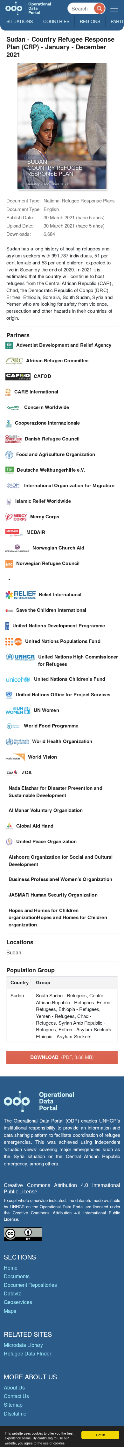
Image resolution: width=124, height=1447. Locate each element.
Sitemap (13, 1404)
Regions (90, 21)
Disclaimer (16, 1413)
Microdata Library (23, 1344)
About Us (14, 1387)
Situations (19, 21)
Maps (10, 1310)
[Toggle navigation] (114, 8)
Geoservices (18, 1302)
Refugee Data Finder (27, 1353)
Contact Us (16, 1396)
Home (10, 1267)
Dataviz (12, 1293)
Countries (56, 21)
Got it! (100, 1434)
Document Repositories (30, 1284)
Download (62, 1057)
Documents (17, 1276)
